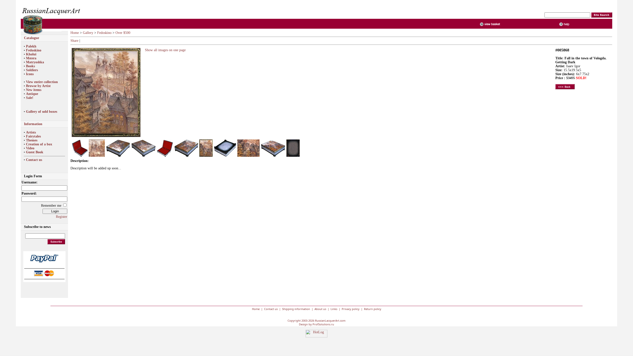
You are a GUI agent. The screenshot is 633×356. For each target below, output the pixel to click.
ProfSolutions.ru (323, 324)
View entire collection (42, 82)
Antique (32, 94)
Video (30, 148)
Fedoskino (33, 50)
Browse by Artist (38, 86)
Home (74, 33)
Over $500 (122, 33)
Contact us (34, 160)
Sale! (29, 98)
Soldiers (32, 70)
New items (33, 90)
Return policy (372, 309)
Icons (30, 74)
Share (74, 41)
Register (61, 217)
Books (30, 66)
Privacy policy (351, 309)
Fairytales (33, 136)
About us (320, 309)
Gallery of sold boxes (41, 111)
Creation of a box (39, 144)
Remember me (51, 205)
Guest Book (34, 152)
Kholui (31, 54)
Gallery (88, 33)
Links (334, 309)
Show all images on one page (164, 50)
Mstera (31, 58)
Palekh (31, 46)
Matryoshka (35, 62)
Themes (31, 140)
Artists (31, 132)
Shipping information (296, 309)
